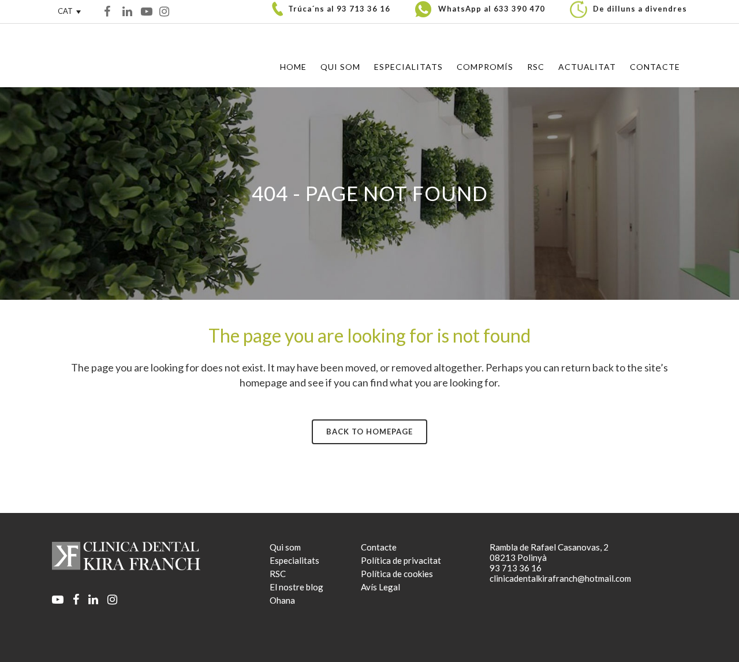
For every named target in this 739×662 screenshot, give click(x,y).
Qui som (285, 547)
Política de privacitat (401, 560)
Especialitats (294, 560)
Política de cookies (397, 573)
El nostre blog (296, 587)
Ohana (282, 600)
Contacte (379, 547)
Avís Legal (380, 587)
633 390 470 (519, 8)
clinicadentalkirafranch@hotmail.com (560, 578)
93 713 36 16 (363, 8)
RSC (278, 573)
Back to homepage (369, 431)
